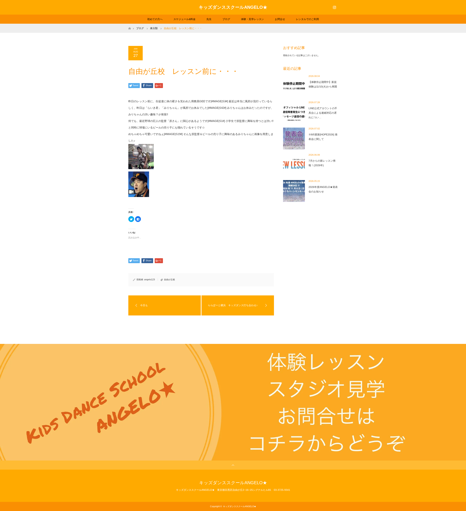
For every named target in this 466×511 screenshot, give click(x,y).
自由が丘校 (169, 279)
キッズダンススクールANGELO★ (233, 7)
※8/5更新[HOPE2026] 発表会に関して (323, 137)
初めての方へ (155, 19)
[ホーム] (129, 25)
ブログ (226, 19)
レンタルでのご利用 (307, 19)
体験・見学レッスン (252, 19)
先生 (209, 19)
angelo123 (149, 279)
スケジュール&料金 (184, 19)
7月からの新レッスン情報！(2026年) (322, 163)
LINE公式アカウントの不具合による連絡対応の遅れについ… (323, 113)
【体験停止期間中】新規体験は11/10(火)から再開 (323, 84)
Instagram (334, 6)
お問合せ (280, 19)
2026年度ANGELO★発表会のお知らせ (323, 189)
